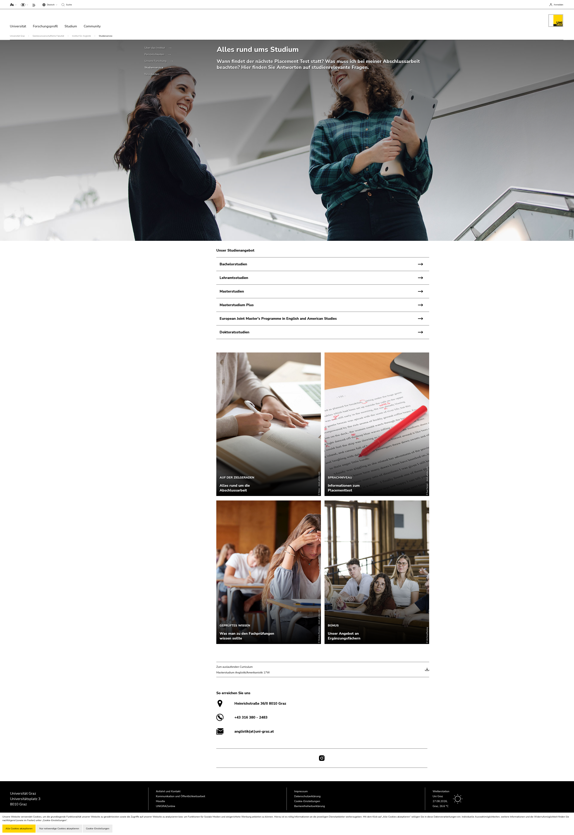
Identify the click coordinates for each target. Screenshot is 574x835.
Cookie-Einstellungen (307, 801)
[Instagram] (322, 758)
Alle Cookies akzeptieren (19, 828)
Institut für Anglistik (81, 36)
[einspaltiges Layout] (35, 4)
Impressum (301, 791)
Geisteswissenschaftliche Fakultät (49, 36)
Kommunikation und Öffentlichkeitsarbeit (180, 796)
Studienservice (154, 67)
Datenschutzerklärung (307, 796)
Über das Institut (155, 48)
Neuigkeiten (152, 74)
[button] (12, 4)
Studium (71, 26)
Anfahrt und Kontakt (168, 791)
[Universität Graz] (555, 21)
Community (92, 26)
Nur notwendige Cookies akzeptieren (59, 828)
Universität (18, 26)
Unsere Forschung (156, 61)
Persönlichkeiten (155, 54)
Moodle (160, 801)
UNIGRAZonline (165, 806)
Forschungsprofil (45, 26)
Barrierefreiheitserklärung (309, 806)
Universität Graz (17, 36)
